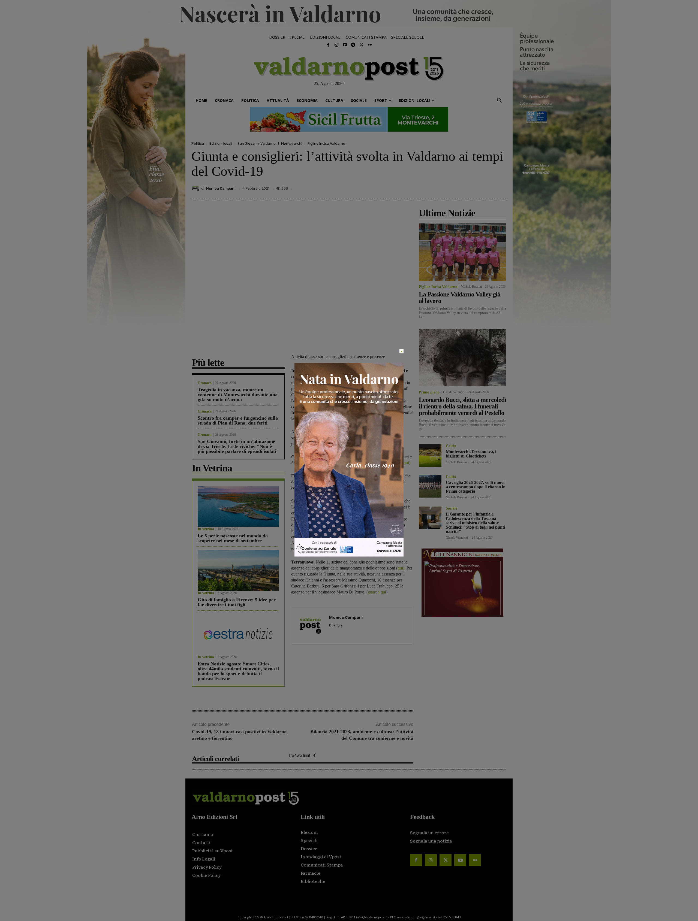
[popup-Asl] (349, 555)
